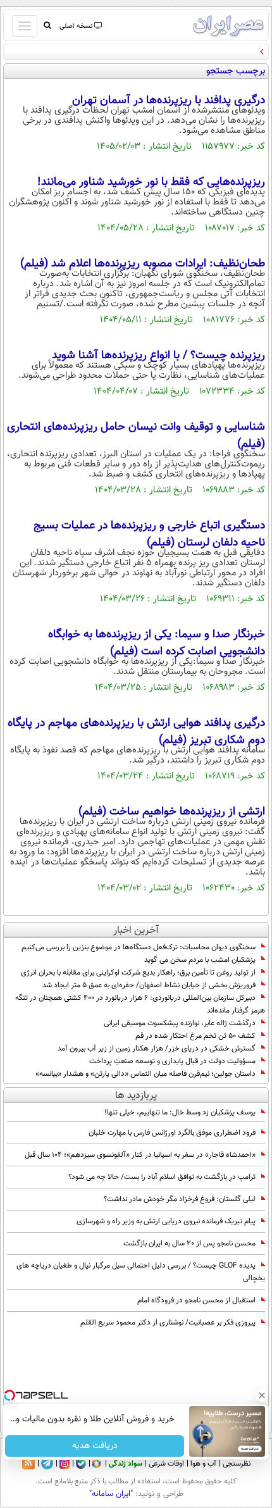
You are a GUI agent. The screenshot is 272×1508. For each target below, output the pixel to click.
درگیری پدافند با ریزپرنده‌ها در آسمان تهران (168, 100)
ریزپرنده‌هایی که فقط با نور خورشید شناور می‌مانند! (151, 182)
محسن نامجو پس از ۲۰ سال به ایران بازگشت (189, 1243)
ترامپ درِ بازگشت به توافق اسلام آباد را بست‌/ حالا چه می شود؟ (162, 1177)
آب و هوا (203, 1463)
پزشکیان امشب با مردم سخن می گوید (200, 960)
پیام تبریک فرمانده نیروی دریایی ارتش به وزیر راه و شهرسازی (166, 1221)
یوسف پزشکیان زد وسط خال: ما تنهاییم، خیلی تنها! (180, 1112)
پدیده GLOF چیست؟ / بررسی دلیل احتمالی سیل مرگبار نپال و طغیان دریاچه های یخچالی (140, 1272)
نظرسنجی (236, 1463)
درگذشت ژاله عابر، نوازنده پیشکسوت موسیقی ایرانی (180, 1023)
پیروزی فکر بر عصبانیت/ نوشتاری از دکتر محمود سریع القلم (168, 1322)
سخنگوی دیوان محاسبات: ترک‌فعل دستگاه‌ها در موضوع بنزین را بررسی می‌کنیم (139, 947)
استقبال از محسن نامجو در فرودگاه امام (196, 1300)
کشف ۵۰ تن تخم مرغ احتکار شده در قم (195, 1036)
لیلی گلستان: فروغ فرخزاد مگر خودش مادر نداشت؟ (180, 1199)
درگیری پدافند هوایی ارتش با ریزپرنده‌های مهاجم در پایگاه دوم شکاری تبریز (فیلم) (136, 731)
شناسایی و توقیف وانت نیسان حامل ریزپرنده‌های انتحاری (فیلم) (136, 435)
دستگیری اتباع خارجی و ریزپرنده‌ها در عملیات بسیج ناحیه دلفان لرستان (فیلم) (149, 534)
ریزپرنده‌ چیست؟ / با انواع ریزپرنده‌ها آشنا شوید (158, 356)
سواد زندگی (125, 1463)
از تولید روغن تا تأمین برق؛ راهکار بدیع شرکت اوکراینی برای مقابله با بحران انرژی (138, 972)
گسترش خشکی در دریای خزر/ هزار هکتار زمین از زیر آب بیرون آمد (157, 1048)
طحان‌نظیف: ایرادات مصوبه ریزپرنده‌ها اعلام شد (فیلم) (142, 264)
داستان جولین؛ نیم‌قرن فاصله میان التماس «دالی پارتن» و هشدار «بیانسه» (145, 1074)
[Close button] (262, 1395)
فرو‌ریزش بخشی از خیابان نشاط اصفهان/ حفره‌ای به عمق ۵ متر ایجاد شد (149, 985)
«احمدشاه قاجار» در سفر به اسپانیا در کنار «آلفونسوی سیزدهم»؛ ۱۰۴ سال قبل (140, 1155)
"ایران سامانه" (111, 1494)
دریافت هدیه (95, 1446)
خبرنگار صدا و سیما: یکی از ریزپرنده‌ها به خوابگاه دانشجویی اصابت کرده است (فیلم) (156, 643)
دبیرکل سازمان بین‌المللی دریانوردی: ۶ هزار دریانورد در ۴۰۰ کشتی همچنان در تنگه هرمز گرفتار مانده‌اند (140, 1004)
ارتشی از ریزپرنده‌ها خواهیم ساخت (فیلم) (171, 812)
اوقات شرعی (166, 1463)
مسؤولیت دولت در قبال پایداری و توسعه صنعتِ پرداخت (171, 1061)
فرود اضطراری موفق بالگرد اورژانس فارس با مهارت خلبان (172, 1132)
